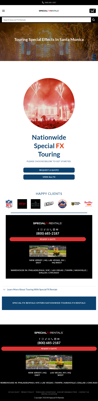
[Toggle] (4, 289)
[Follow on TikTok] (45, 230)
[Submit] (93, 19)
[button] (3, 11)
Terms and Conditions (46, 392)
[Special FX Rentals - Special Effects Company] (49, 11)
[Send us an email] (48, 230)
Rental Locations (49, 394)
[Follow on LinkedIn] (54, 230)
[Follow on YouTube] (57, 230)
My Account (14, 392)
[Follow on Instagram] (41, 230)
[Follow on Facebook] (38, 230)
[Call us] (51, 230)
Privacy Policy (27, 392)
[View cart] (92, 11)
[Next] (87, 205)
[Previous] (10, 205)
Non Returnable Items (67, 392)
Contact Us (84, 392)
